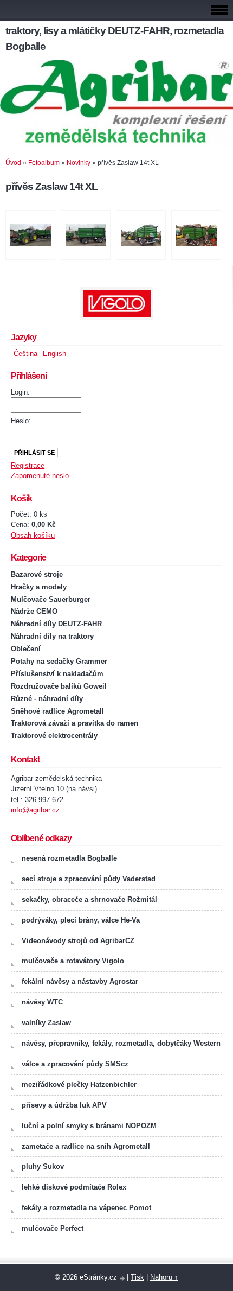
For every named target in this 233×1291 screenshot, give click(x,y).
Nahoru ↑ (164, 1277)
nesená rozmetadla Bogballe (69, 858)
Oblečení (26, 649)
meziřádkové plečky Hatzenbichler (79, 1084)
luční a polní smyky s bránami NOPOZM (89, 1126)
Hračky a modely (39, 587)
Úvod (13, 163)
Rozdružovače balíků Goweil (59, 686)
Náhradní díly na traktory (52, 636)
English (54, 353)
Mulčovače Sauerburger (50, 599)
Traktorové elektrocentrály (54, 736)
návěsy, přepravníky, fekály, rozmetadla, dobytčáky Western (121, 1043)
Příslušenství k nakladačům (57, 674)
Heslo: (21, 421)
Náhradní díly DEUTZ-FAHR (56, 624)
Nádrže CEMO (34, 611)
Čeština (25, 353)
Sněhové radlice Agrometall (57, 711)
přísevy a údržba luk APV (64, 1105)
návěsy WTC (42, 1002)
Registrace (27, 465)
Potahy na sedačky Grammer (59, 661)
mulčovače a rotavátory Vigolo (73, 961)
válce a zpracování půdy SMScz (75, 1064)
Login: (20, 392)
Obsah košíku (33, 535)
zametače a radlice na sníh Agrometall (86, 1146)
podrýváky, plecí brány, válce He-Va (81, 920)
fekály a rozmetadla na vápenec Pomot (86, 1208)
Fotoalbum (44, 163)
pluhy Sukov (43, 1166)
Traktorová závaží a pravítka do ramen (74, 723)
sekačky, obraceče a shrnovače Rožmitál (89, 899)
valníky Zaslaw (46, 1023)
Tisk (137, 1277)
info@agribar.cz (35, 810)
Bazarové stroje (37, 574)
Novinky (78, 163)
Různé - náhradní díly (47, 699)
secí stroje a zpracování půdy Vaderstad (89, 879)
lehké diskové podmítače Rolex (74, 1187)
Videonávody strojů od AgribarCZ (78, 941)
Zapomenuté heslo (40, 476)
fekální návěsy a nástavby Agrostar (80, 981)
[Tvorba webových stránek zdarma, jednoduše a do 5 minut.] (123, 1278)
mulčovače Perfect (52, 1228)
